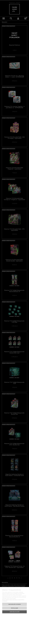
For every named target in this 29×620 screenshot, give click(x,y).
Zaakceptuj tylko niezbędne (14, 604)
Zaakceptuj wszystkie (14, 611)
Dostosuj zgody (14, 608)
